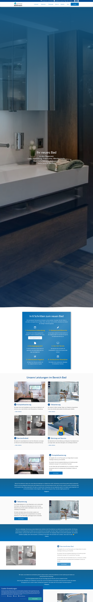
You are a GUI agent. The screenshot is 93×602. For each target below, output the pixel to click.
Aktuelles (62, 4)
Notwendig (4, 596)
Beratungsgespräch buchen (35, 337)
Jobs (68, 4)
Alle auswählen (35, 598)
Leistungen (36, 4)
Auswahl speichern (23, 598)
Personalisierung (22, 596)
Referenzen (43, 4)
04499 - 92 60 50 (69, 0)
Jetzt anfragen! (56, 473)
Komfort (15, 596)
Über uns (57, 4)
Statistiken (10, 596)
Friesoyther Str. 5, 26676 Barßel (47, 0)
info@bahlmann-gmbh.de (59, 0)
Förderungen (50, 4)
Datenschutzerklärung (25, 594)
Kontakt (74, 4)
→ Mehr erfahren (18, 411)
